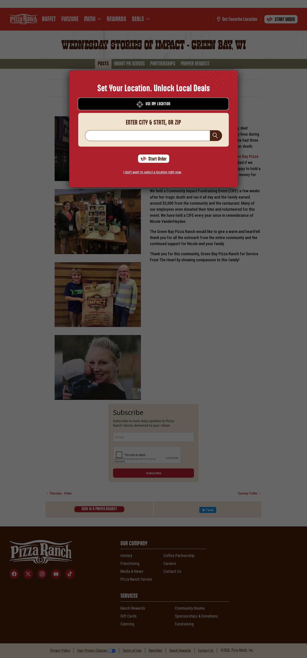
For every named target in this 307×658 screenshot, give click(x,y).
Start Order (157, 159)
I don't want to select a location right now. (152, 172)
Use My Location (158, 104)
